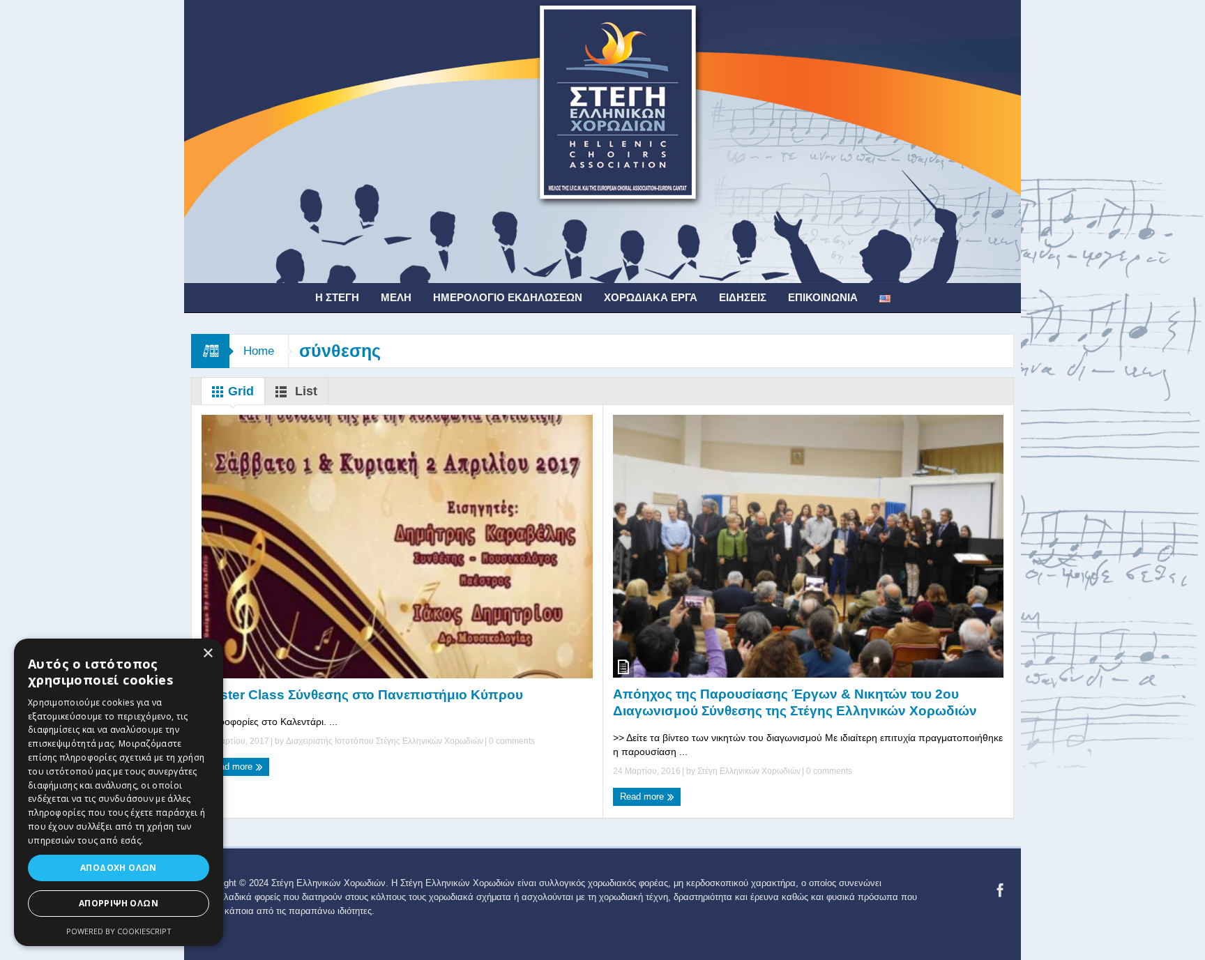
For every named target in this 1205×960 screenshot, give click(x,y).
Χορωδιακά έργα (650, 297)
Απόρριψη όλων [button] (118, 903)
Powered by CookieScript (119, 931)
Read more (232, 766)
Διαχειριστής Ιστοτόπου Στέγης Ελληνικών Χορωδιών (384, 741)
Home (258, 351)
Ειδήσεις (742, 297)
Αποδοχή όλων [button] (118, 868)
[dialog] (118, 792)
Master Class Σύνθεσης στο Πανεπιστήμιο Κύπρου (362, 694)
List (304, 391)
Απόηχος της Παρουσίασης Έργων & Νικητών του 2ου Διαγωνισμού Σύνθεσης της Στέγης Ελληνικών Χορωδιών (795, 702)
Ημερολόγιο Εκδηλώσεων (507, 297)
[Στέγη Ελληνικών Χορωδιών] (602, 140)
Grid (239, 391)
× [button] (207, 653)
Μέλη (396, 297)
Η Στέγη (337, 297)
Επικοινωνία (823, 297)
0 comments (511, 741)
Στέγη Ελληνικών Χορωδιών (749, 771)
